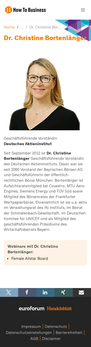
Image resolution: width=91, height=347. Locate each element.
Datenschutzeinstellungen (29, 332)
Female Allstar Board (29, 258)
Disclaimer (51, 338)
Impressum (31, 326)
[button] (9, 292)
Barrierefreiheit (69, 332)
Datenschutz (56, 326)
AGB (34, 338)
